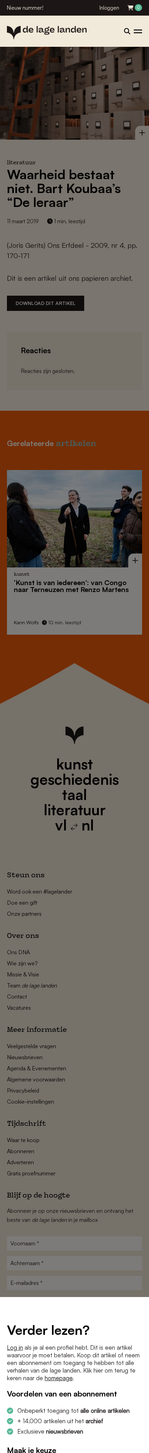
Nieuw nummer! (25, 8)
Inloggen (109, 8)
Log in (15, 1347)
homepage (58, 1378)
